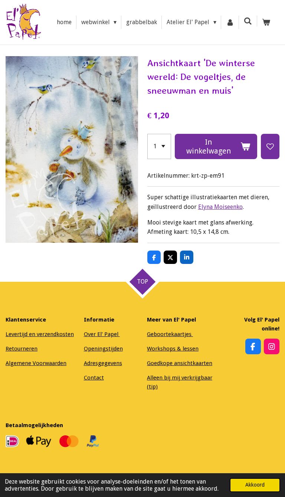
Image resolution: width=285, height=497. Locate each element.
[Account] (230, 22)
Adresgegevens (103, 363)
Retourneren (21, 348)
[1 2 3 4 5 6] (159, 146)
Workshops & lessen (173, 348)
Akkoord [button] (255, 485)
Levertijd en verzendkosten (40, 334)
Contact (94, 377)
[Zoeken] (248, 21)
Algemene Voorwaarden (36, 363)
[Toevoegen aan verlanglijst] (270, 146)
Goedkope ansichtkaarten (179, 363)
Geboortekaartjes (170, 334)
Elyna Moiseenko (220, 206)
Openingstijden (103, 348)
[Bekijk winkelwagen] (266, 22)
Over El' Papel (102, 334)
